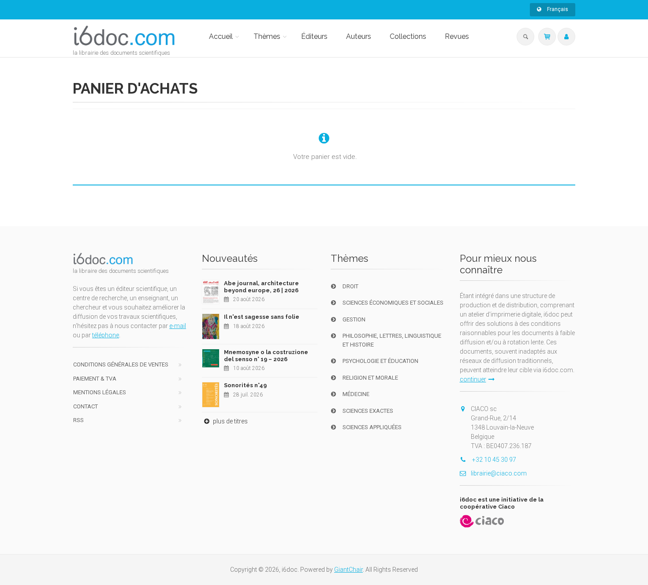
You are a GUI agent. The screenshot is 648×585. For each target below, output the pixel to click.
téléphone (105, 335)
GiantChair (348, 569)
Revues (457, 36)
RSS (78, 420)
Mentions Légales (99, 392)
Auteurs (358, 36)
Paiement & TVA (94, 378)
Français (557, 9)
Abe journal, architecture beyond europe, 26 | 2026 (261, 287)
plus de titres (230, 421)
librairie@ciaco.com (499, 473)
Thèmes (266, 36)
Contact (85, 406)
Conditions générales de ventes (120, 364)
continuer (473, 379)
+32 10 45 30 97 (493, 459)
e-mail (177, 325)
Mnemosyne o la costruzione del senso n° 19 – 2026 (266, 355)
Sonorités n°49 (245, 385)
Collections (408, 36)
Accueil (221, 36)
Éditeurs (314, 36)
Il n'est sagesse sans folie (261, 316)
